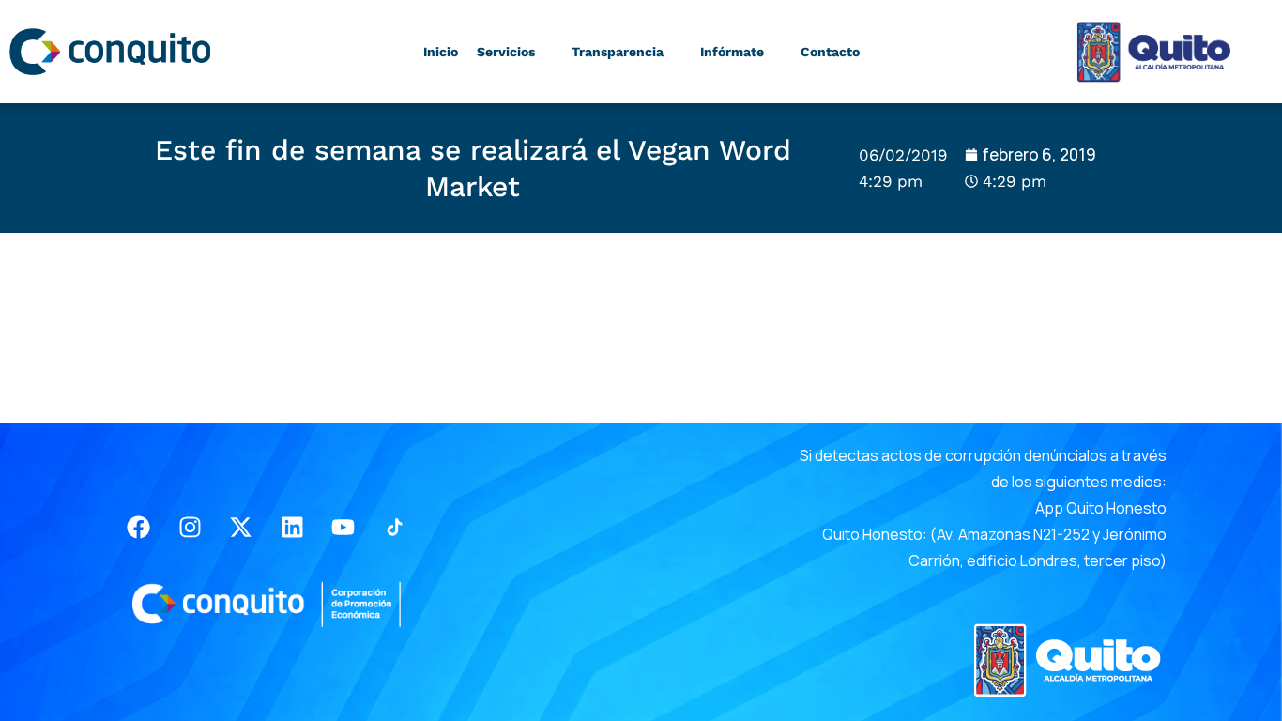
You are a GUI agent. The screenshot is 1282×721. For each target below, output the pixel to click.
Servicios (506, 51)
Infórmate (732, 51)
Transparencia (618, 51)
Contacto (830, 51)
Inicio (440, 51)
